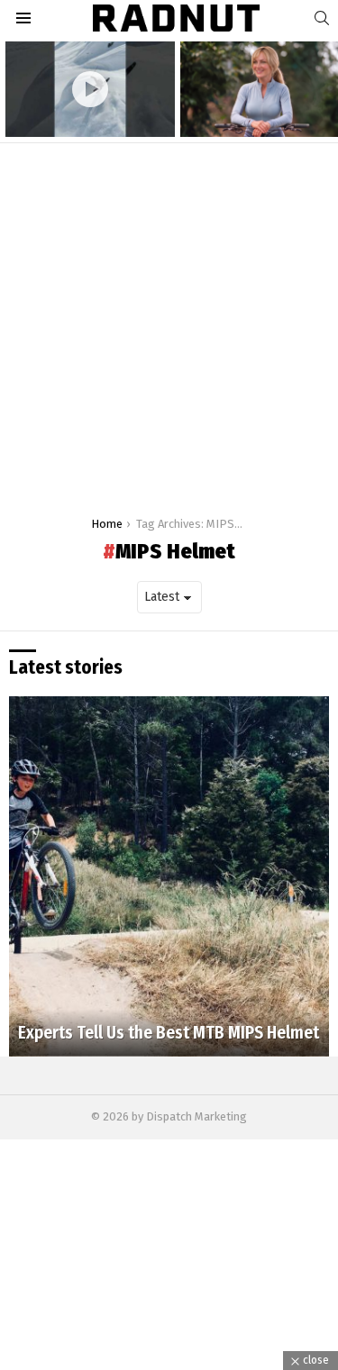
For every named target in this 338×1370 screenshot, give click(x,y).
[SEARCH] (322, 18)
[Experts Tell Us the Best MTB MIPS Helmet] (169, 876)
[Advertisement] (169, 321)
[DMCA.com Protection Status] (169, 1360)
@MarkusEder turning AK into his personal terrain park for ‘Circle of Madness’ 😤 (85, 108)
